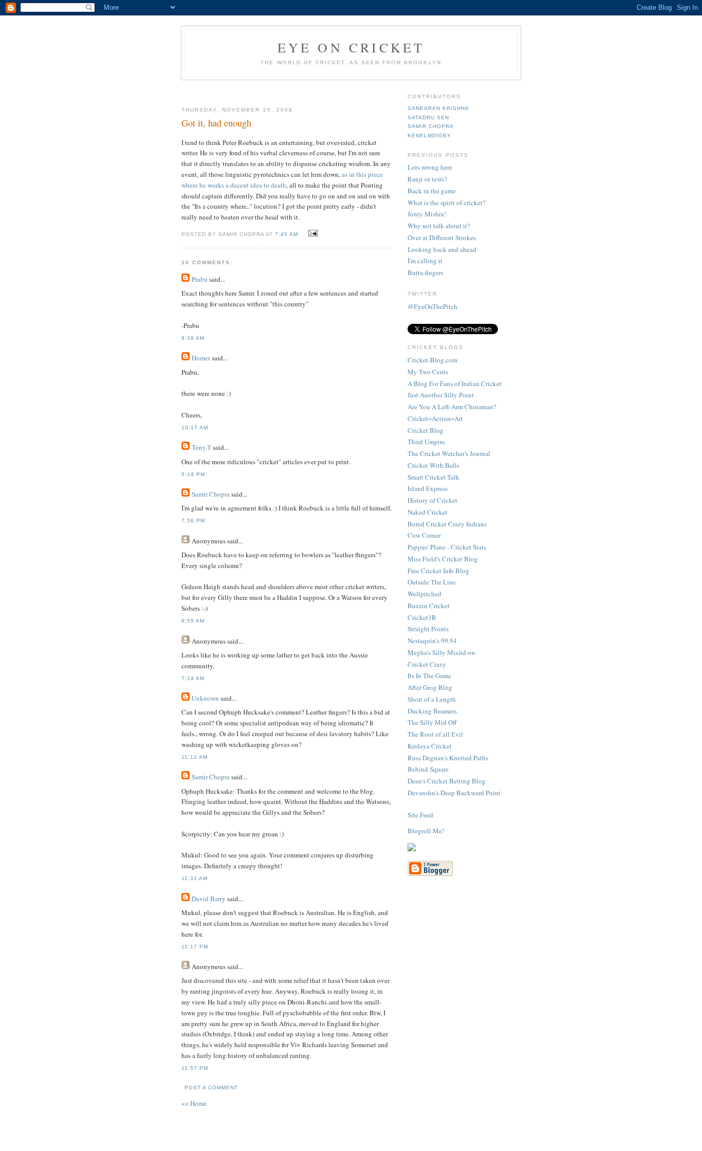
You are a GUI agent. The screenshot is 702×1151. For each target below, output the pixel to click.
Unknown (205, 698)
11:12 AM (194, 757)
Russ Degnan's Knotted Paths (448, 757)
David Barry (209, 898)
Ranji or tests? (427, 179)
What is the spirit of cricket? (447, 202)
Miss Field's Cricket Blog (443, 558)
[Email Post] (311, 233)
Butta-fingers (426, 272)
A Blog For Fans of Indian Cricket (455, 383)
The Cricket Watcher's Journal (449, 453)
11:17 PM (194, 946)
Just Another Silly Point (441, 394)
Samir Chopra (211, 494)
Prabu (200, 279)
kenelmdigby (429, 135)
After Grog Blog (430, 687)
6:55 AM (193, 621)
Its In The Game (429, 675)
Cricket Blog (426, 430)
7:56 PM (193, 520)
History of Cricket (432, 500)
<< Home (194, 1103)
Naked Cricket (428, 512)
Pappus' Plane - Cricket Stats (447, 547)
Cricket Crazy (427, 664)
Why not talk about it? (439, 225)
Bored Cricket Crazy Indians (447, 523)
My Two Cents (428, 371)
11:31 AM (194, 878)
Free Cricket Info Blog (438, 570)
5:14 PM (193, 474)
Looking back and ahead (442, 249)
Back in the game (432, 190)
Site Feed (420, 814)
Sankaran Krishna (438, 108)
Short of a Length (432, 699)
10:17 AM (194, 427)
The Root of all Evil (435, 734)
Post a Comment (211, 1087)
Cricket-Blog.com (432, 359)
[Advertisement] (303, 89)
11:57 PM (194, 1068)
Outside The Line (432, 582)
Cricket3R (422, 617)
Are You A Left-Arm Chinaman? (452, 406)
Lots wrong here (430, 167)
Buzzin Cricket (429, 605)
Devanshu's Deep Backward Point (454, 792)
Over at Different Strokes (442, 237)
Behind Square (428, 769)
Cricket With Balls (433, 465)
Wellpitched (424, 593)
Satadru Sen (428, 117)
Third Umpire (426, 441)
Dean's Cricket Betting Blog (447, 780)
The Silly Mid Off (432, 722)
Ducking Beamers (432, 711)
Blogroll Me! (426, 830)
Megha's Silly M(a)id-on (441, 652)
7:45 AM (286, 234)
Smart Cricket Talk (433, 477)
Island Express (428, 488)
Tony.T (201, 447)
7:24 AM (193, 678)
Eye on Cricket (351, 47)
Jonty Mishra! (427, 213)
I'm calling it (425, 260)
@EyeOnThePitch (432, 306)
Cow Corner (424, 535)
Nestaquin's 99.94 (432, 640)
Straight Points (428, 628)
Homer (201, 357)
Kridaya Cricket (430, 746)
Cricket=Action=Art (435, 418)
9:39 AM (193, 338)
